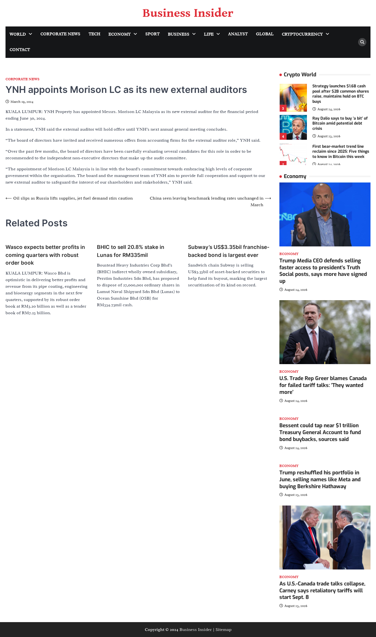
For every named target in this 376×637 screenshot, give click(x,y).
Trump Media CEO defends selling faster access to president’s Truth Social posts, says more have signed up (323, 270)
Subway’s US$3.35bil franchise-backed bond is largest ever (228, 251)
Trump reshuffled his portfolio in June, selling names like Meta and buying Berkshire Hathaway (320, 479)
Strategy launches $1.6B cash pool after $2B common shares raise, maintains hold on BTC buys (340, 94)
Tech (94, 34)
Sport (152, 34)
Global (265, 34)
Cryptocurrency (302, 34)
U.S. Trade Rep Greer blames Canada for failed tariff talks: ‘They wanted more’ (323, 385)
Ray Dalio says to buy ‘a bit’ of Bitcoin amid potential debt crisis (340, 123)
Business (178, 34)
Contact (20, 49)
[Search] (362, 42)
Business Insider (188, 13)
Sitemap (223, 629)
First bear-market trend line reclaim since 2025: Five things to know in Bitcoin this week (340, 151)
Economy (119, 34)
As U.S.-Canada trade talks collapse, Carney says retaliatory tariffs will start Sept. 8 (322, 590)
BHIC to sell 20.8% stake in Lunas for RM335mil (130, 251)
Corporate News (60, 34)
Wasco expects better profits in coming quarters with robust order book (45, 255)
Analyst (238, 34)
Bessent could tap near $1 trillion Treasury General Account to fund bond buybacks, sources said (320, 432)
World (18, 34)
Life (209, 34)
